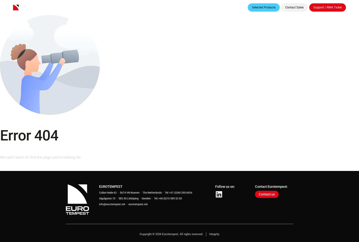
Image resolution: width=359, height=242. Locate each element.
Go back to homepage (18, 167)
